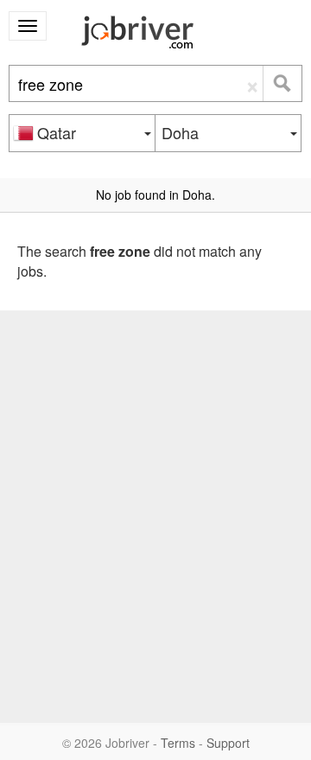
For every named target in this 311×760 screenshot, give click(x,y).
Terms (178, 742)
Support (228, 742)
